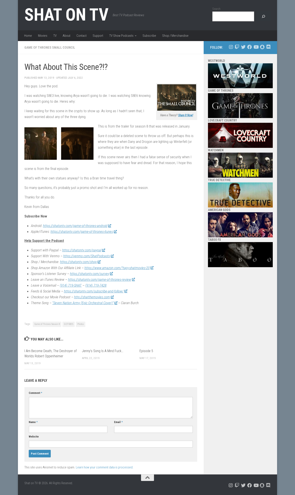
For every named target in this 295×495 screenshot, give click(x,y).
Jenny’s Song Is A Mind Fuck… (102, 351)
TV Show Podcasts (121, 36)
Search (216, 9)
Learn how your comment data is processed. (104, 467)
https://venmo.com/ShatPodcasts (86, 256)
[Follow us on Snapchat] (262, 47)
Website (34, 436)
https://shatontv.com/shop (78, 262)
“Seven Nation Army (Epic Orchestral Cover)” (83, 303)
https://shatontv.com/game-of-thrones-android (75, 226)
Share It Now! (185, 115)
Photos (80, 324)
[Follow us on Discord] (268, 47)
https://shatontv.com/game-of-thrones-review (99, 279)
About (66, 36)
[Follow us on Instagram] (230, 47)
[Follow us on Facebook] (249, 47)
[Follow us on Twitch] (237, 47)
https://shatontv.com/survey (89, 273)
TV (55, 36)
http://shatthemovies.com (92, 297)
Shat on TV (66, 15)
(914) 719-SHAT (71, 285)
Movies (42, 36)
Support (98, 36)
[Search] (263, 16)
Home (28, 36)
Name (33, 422)
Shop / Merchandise (175, 36)
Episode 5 (146, 351)
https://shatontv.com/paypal (81, 250)
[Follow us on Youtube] (256, 47)
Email (118, 422)
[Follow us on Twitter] (243, 47)
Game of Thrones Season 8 (47, 324)
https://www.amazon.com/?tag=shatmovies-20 (117, 268)
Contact (81, 36)
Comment (35, 392)
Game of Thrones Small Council (49, 48)
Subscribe (149, 36)
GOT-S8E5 (68, 324)
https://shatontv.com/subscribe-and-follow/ (94, 291)
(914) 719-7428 (95, 285)
